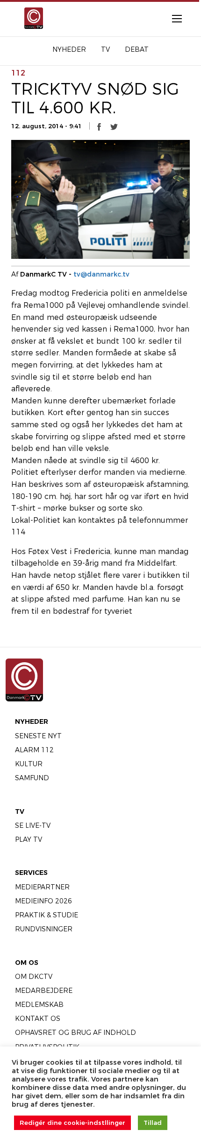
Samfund (32, 778)
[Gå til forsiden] (32, 18)
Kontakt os (37, 1018)
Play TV (28, 839)
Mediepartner (42, 887)
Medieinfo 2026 (43, 901)
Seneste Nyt (38, 736)
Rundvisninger (43, 929)
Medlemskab (39, 1004)
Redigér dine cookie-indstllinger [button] (72, 1122)
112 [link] (18, 73)
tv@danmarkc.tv (101, 274)
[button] (99, 126)
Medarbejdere (43, 990)
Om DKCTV (33, 976)
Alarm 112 (34, 750)
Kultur (29, 764)
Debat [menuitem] (137, 49)
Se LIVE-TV (32, 825)
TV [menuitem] (105, 49)
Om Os (26, 962)
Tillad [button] (153, 1122)
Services (31, 872)
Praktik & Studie (46, 915)
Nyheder (31, 721)
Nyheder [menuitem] (69, 49)
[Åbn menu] (172, 18)
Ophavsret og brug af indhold (75, 1032)
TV (19, 811)
